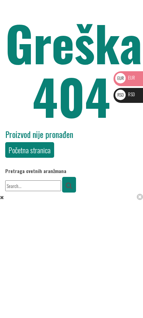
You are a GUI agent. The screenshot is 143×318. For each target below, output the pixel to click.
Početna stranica (30, 150)
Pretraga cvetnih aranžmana (35, 170)
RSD (126, 94)
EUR (126, 77)
